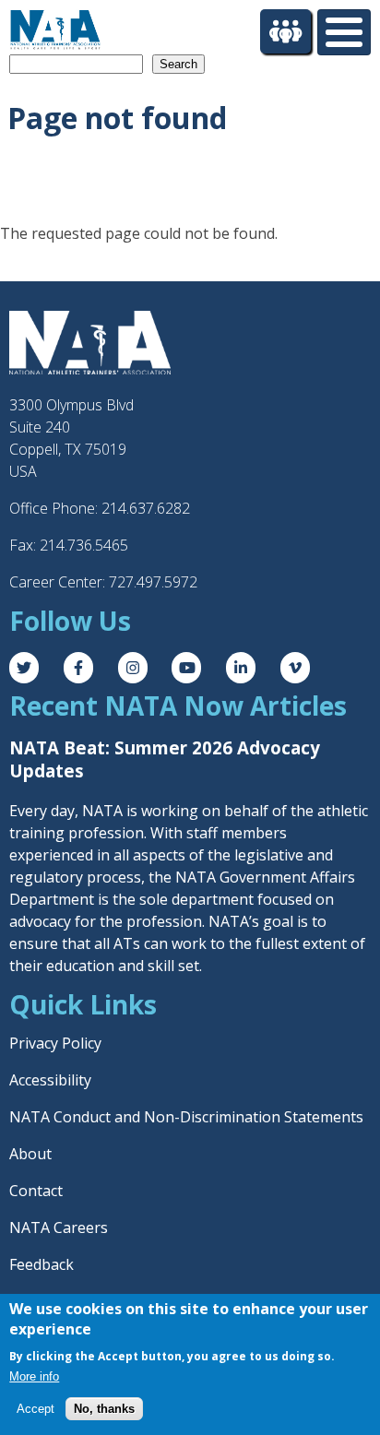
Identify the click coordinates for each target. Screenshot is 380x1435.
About (30, 1154)
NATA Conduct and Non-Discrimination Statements (186, 1117)
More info (34, 1376)
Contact (36, 1190)
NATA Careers (58, 1227)
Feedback (41, 1264)
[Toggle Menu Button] (344, 32)
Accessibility (50, 1080)
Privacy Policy (55, 1043)
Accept (35, 1409)
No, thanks (104, 1409)
